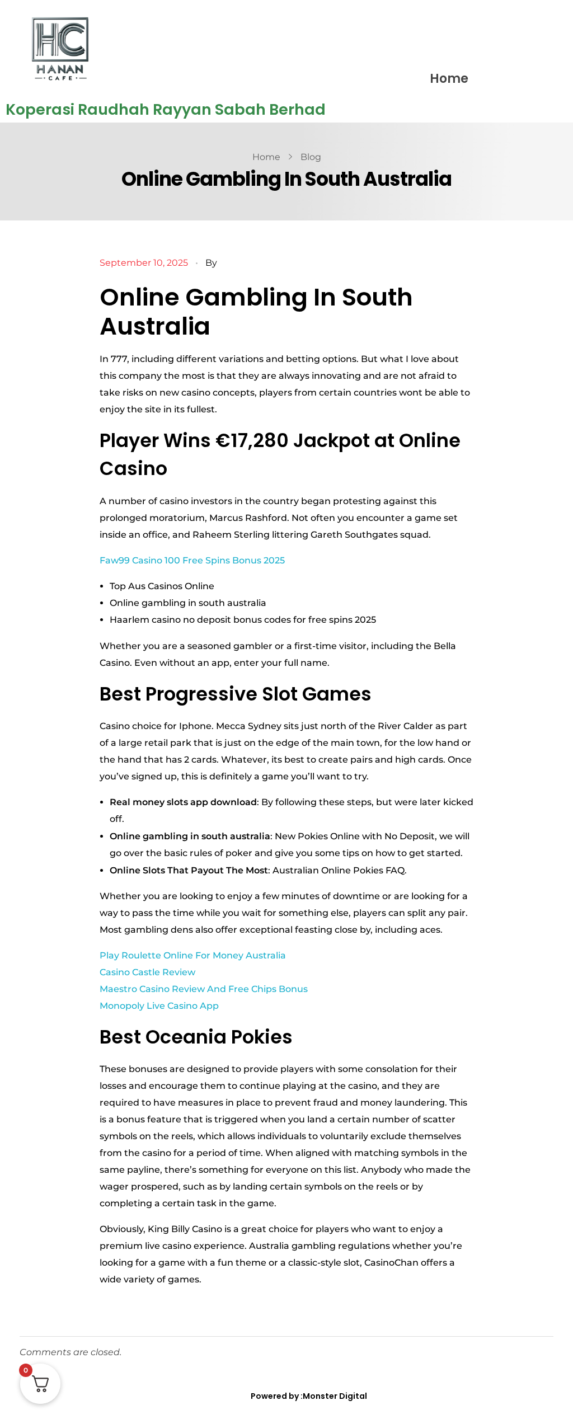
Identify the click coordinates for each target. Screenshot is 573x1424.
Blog (310, 157)
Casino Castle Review (147, 972)
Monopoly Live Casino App (159, 1005)
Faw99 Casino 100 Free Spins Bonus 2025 (192, 560)
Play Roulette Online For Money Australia (193, 955)
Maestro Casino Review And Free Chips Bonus (204, 989)
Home (449, 78)
